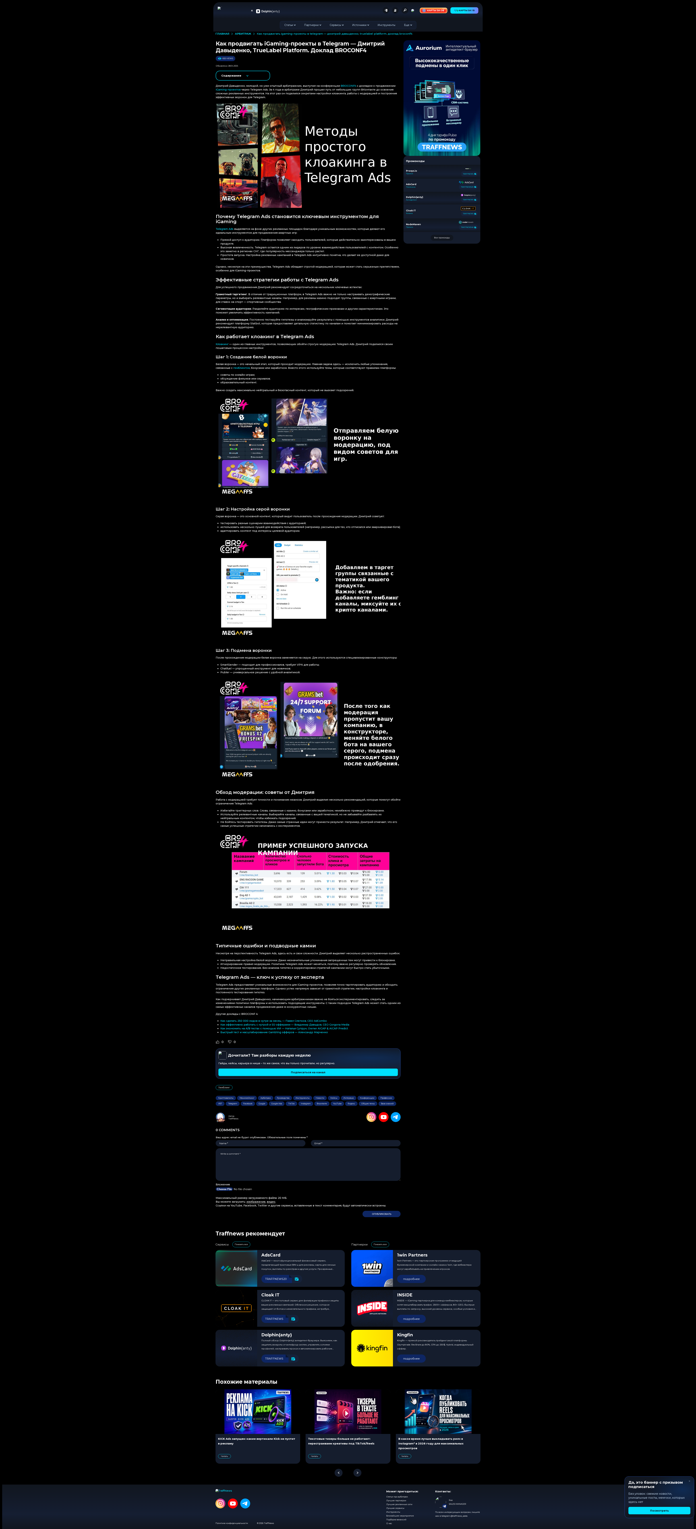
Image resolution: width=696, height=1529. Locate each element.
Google (262, 1103)
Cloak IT (270, 1295)
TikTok (291, 1103)
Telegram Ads (224, 229)
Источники (359, 25)
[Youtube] (384, 1117)
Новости (320, 1098)
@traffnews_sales (459, 1516)
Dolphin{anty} (276, 1334)
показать (243, 75)
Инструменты (386, 25)
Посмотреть (659, 1510)
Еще (406, 25)
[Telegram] (396, 1117)
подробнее (411, 1279)
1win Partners (412, 1255)
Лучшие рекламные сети (399, 1504)
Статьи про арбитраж (397, 1496)
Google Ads (276, 1103)
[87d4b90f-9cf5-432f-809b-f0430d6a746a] (441, 98)
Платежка (410, 187)
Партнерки (311, 25)
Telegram (232, 1103)
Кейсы (333, 1098)
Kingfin (405, 1334)
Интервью (348, 1098)
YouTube (337, 1103)
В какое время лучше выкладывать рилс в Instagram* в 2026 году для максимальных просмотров (430, 1443)
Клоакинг (222, 344)
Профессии (386, 1098)
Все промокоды (442, 237)
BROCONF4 (348, 85)
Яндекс (351, 1103)
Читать (224, 1456)
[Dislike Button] (229, 1042)
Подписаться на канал (308, 1072)
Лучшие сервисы (395, 1508)
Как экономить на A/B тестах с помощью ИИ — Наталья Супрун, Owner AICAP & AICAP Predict (284, 1028)
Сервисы (335, 25)
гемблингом (241, 368)
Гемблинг (224, 1087)
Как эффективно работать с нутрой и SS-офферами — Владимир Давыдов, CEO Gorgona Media (284, 1024)
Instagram (306, 1103)
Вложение (223, 1184)
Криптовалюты (225, 1098)
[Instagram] (371, 1117)
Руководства (283, 1098)
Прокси (409, 174)
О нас (389, 1523)
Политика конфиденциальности (232, 1523)
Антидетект (411, 200)
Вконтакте (322, 1103)
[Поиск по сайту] (405, 10)
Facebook (247, 1103)
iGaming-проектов (228, 89)
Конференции (367, 1098)
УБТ (220, 1103)
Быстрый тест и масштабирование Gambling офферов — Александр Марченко (274, 1032)
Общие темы (368, 1103)
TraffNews (233, 1118)
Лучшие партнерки (396, 1500)
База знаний (387, 1103)
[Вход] (386, 10)
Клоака (409, 213)
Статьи (288, 25)
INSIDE (405, 1295)
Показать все (241, 1244)
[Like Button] (217, 1042)
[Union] (268, 11)
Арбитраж (265, 1098)
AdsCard (270, 1255)
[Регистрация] (395, 10)
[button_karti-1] (464, 10)
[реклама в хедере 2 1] (434, 10)
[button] (339, 1473)
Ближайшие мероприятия (400, 1515)
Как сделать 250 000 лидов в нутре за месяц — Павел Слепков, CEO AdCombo (273, 1020)
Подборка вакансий (396, 1519)
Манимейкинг (247, 1098)
